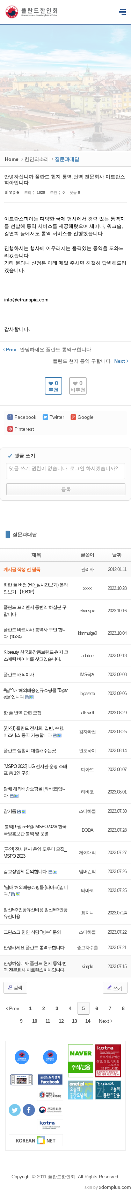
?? (122, 12)
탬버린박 (87, 871)
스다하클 (87, 811)
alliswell (87, 712)
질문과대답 (25, 534)
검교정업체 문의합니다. (26, 871)
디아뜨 (87, 769)
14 (87, 1021)
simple (12, 192)
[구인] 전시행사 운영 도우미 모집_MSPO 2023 (34, 852)
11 (47, 1021)
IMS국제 (87, 674)
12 (61, 1021)
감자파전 (87, 731)
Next (104, 1021)
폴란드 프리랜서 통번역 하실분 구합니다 (34, 611)
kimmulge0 (87, 633)
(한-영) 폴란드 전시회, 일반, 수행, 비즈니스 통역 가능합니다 (33, 732)
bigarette (87, 693)
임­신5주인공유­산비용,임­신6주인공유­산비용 (35, 913)
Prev (13, 1008)
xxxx (87, 588)
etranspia (87, 610)
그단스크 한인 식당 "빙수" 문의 (32, 932)
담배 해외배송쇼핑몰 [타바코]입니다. (34, 792)
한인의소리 (36, 159)
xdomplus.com (115, 1187)
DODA (87, 830)
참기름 (10, 811)
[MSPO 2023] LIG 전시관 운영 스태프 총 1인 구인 (35, 770)
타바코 (87, 792)
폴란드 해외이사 (18, 674)
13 (74, 1021)
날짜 (117, 555)
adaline (87, 655)
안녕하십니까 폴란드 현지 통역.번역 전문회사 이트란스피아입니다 (34, 967)
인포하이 (87, 750)
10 (34, 1021)
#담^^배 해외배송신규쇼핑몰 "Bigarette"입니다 (35, 694)
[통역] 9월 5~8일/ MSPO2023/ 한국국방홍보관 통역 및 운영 (34, 830)
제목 (36, 555)
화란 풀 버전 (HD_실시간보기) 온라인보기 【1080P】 (35, 588)
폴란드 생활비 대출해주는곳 (29, 750)
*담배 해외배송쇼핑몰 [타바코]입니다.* (35, 891)
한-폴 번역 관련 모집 (22, 712)
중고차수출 (87, 947)
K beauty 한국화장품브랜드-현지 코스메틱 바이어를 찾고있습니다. (35, 655)
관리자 (87, 569)
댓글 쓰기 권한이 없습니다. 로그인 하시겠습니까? (63, 468)
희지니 (87, 912)
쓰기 (117, 988)
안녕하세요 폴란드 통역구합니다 (33, 947)
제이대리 (87, 852)
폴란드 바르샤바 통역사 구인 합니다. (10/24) (34, 633)
